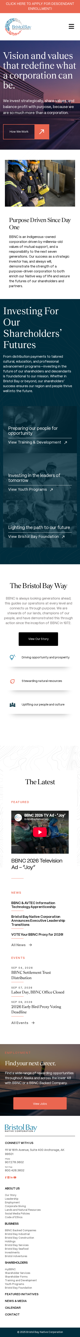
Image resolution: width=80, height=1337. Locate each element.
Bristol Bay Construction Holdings (19, 1240)
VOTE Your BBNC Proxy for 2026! (37, 934)
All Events (20, 1023)
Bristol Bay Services (17, 1245)
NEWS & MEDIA (16, 1301)
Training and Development (21, 1280)
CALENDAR (13, 1307)
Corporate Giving (15, 1206)
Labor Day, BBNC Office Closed (37, 992)
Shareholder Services (17, 1273)
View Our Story (38, 639)
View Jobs (40, 1104)
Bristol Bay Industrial (17, 1234)
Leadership (11, 1199)
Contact (12, 1314)
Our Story (10, 1195)
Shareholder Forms (16, 1277)
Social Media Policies (17, 1214)
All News (18, 945)
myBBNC (10, 1269)
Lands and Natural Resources (23, 1210)
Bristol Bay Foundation (18, 1288)
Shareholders (16, 1262)
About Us (12, 1188)
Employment (12, 1203)
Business (12, 1223)
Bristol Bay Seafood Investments (17, 1251)
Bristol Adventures (16, 1256)
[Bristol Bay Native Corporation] (18, 26)
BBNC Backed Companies (20, 1230)
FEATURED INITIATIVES (22, 1294)
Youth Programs (14, 1284)
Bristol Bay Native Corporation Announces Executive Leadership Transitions (38, 920)
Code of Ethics (13, 1217)
